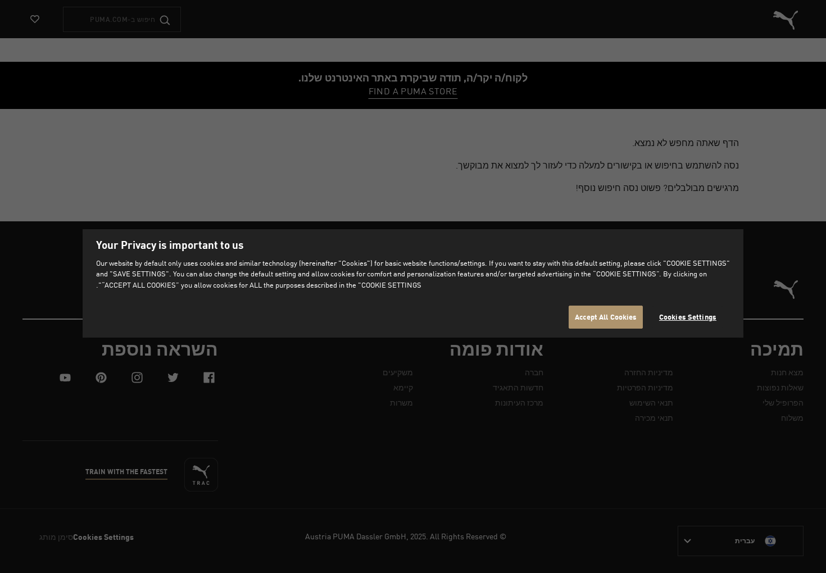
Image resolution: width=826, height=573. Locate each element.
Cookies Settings (687, 316)
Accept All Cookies (606, 316)
